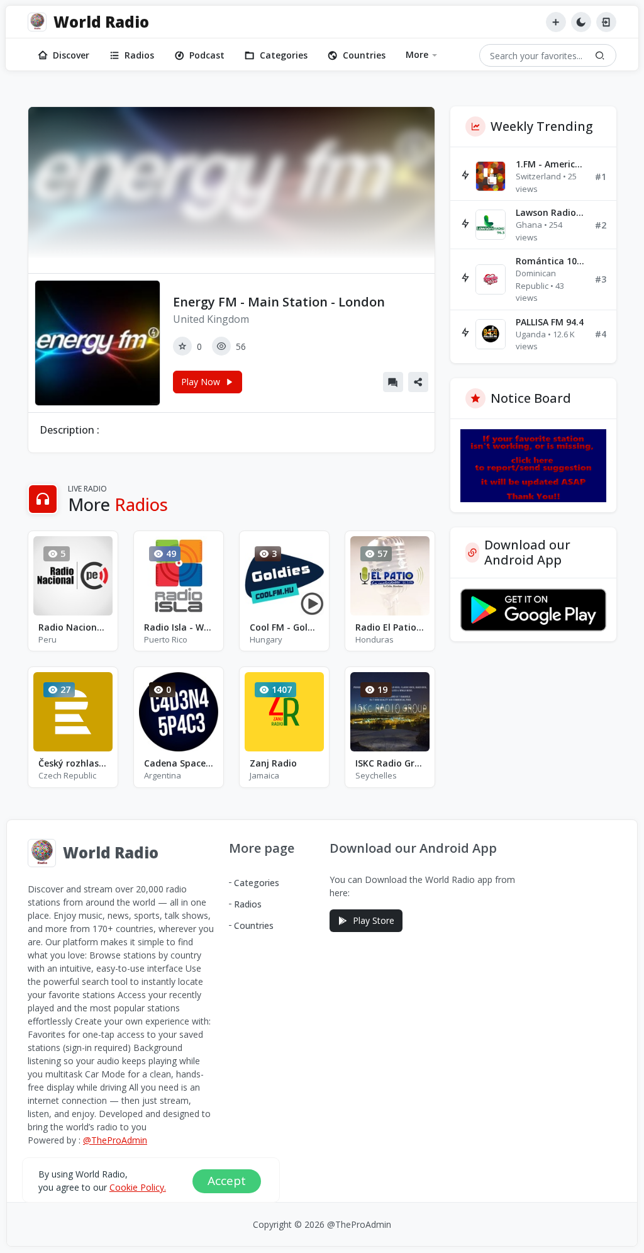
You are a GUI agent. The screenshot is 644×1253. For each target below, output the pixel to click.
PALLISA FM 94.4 (550, 322)
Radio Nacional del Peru (73, 627)
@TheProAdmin (115, 1140)
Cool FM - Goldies (284, 627)
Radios (139, 55)
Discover (71, 55)
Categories (284, 55)
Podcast (207, 55)
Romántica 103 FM (550, 261)
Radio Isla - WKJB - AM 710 (178, 627)
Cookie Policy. (137, 1187)
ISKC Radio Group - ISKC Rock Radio (390, 763)
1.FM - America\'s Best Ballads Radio (550, 164)
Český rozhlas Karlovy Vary (73, 763)
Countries (364, 55)
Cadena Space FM (178, 763)
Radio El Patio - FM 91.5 (390, 627)
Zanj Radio (273, 763)
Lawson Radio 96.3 (550, 212)
